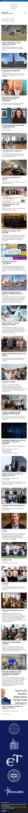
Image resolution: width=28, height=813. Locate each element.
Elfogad (4, 810)
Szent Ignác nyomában (8, 382)
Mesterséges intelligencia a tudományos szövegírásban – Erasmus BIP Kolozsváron (13, 441)
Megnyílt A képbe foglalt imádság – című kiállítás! (14, 354)
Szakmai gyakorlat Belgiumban (11, 70)
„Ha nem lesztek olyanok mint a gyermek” (11, 178)
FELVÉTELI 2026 (6, 560)
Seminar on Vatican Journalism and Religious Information (12, 474)
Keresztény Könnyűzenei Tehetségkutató (9, 262)
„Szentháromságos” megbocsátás (12, 151)
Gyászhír (4, 530)
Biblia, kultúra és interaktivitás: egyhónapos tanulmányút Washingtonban (11, 98)
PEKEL (18, 0)
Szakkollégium (10, 0)
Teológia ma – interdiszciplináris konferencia (11, 642)
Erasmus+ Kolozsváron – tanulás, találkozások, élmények (11, 43)
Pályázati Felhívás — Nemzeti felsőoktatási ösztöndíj (10, 323)
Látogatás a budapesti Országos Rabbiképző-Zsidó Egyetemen (11, 413)
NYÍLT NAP (5, 584)
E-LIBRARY (4, 0)
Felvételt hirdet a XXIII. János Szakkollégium (10, 204)
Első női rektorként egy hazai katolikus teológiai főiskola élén (13, 126)
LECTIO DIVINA (22, 0)
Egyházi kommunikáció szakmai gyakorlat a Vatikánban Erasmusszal (12, 293)
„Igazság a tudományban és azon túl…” (13, 610)
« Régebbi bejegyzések (6, 714)
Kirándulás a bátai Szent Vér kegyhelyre (13, 505)
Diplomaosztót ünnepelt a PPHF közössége (11, 231)
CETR (15, 0)
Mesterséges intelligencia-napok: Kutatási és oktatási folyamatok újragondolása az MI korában (11, 673)
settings (12, 808)
